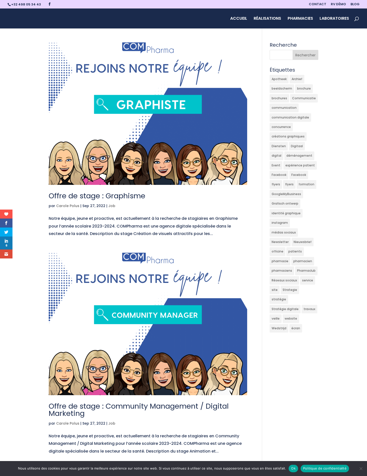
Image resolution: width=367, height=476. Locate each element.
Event (276, 165)
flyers (276, 184)
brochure (304, 88)
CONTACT (317, 4)
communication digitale (290, 117)
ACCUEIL (238, 19)
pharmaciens (282, 270)
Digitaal (297, 146)
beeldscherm (282, 88)
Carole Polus (67, 205)
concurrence (281, 127)
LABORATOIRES (334, 19)
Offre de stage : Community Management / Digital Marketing (139, 409)
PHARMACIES (300, 19)
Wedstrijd (279, 328)
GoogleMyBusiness (286, 194)
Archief (297, 79)
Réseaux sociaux (284, 280)
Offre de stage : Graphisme (97, 196)
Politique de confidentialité (325, 468)
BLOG (355, 4)
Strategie (290, 290)
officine (277, 251)
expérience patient (300, 165)
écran (295, 328)
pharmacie (280, 261)
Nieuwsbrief (303, 242)
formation (306, 184)
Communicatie (304, 98)
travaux (309, 309)
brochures (279, 98)
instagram (280, 223)
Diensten (279, 146)
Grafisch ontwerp (285, 203)
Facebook (279, 175)
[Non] (360, 468)
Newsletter (280, 242)
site (275, 290)
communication (284, 108)
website (291, 318)
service (307, 280)
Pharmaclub (306, 270)
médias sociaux (284, 232)
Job (111, 205)
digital (276, 155)
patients (295, 251)
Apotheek (279, 79)
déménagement (299, 155)
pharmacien (302, 261)
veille (276, 318)
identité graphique (286, 213)
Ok (293, 468)
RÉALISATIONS (267, 19)
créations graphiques (288, 136)
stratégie (279, 299)
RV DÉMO (338, 4)
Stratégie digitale (285, 309)
